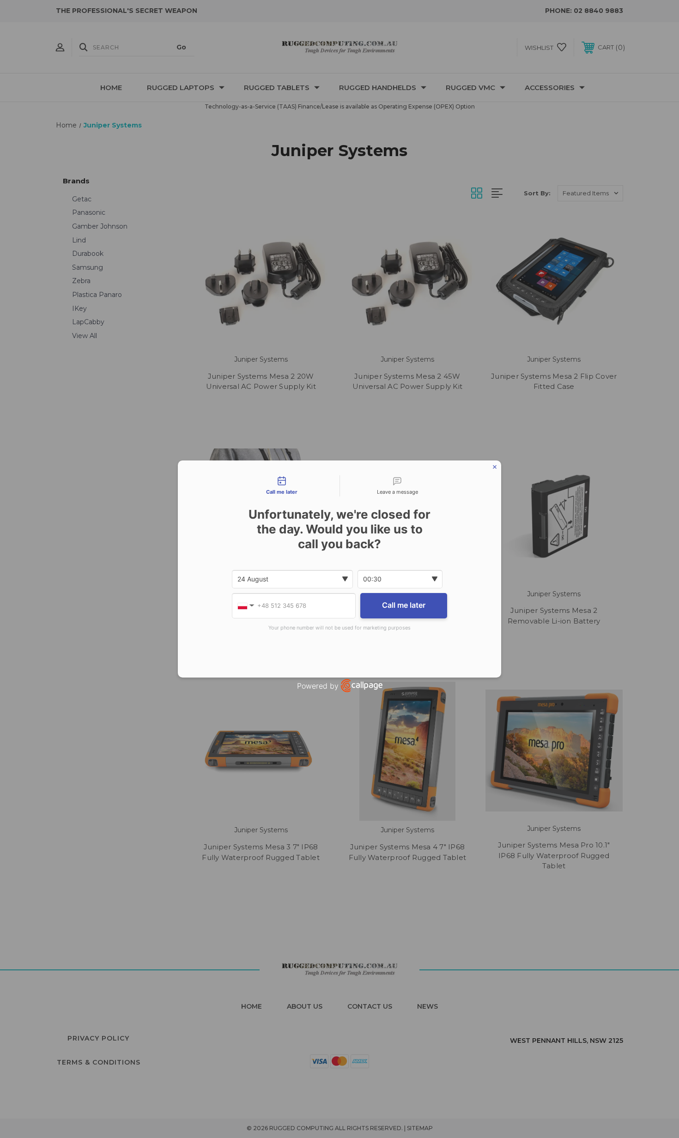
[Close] (495, 467)
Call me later (403, 605)
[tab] (282, 486)
